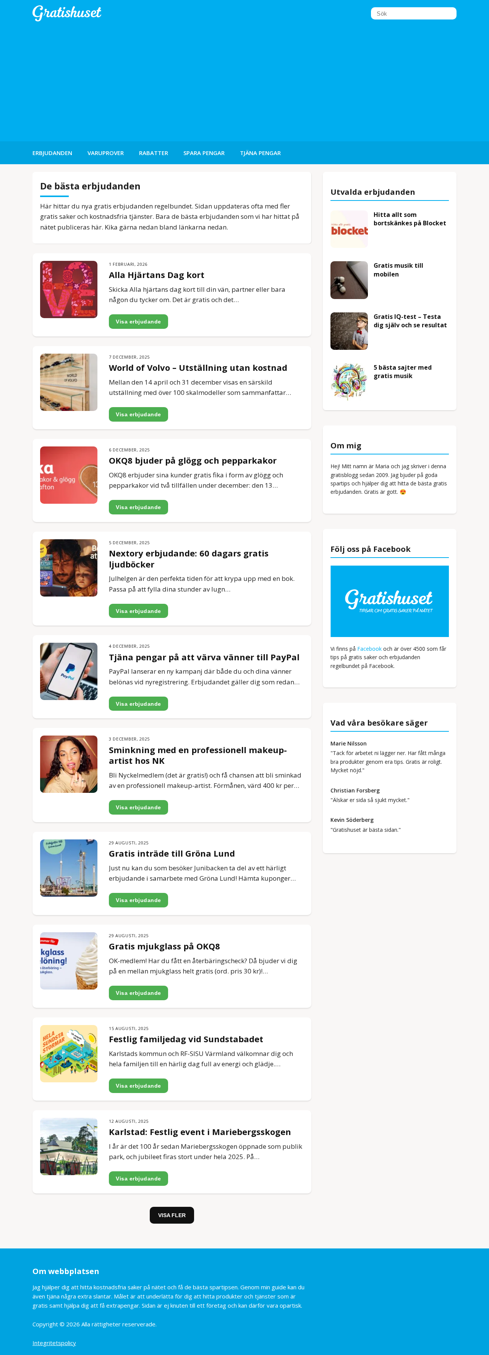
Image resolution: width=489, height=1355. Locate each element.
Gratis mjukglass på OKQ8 (164, 946)
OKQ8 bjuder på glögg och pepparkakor (193, 460)
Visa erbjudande (138, 322)
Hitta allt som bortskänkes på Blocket (410, 218)
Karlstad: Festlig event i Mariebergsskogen (200, 1131)
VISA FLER (172, 1215)
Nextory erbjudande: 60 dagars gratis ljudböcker (189, 558)
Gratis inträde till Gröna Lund (172, 853)
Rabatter (153, 153)
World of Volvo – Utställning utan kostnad (198, 367)
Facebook (369, 648)
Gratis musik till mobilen (398, 269)
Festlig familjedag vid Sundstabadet (186, 1039)
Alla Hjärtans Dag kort (156, 274)
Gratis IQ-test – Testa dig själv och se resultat (410, 320)
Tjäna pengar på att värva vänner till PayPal (204, 657)
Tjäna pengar (260, 153)
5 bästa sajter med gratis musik (403, 371)
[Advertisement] (244, 84)
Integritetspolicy (54, 1343)
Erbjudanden (52, 153)
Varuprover (105, 153)
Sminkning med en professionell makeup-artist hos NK (198, 755)
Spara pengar (204, 153)
